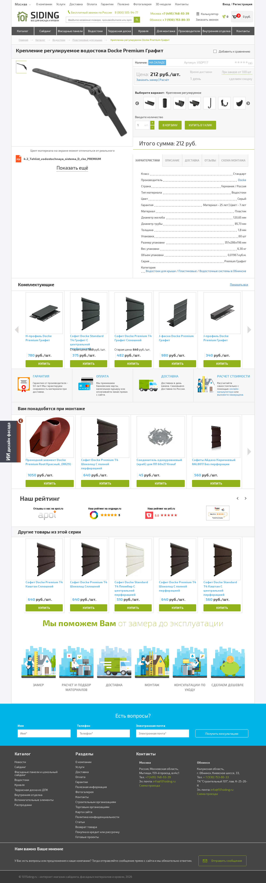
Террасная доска (119, 31)
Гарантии (107, 4)
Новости (20, 762)
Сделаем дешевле (228, 685)
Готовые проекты (87, 837)
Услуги (60, 4)
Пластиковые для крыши (87, 39)
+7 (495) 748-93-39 (175, 13)
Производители (189, 31)
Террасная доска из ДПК (31, 790)
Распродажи (23, 805)
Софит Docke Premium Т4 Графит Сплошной (133, 338)
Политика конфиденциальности (97, 817)
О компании (44, 4)
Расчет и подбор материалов (76, 687)
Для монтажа (166, 31)
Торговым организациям (92, 807)
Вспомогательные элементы (34, 800)
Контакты (181, 4)
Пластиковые (188, 271)
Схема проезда (149, 785)
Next (248, 103)
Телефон (83, 725)
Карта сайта (83, 812)
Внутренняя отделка (216, 31)
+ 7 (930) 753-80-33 (176, 19)
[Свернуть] (21, 421)
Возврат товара (86, 827)
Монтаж (152, 685)
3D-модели (163, 4)
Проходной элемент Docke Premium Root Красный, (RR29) (48, 462)
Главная (23, 39)
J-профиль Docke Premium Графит (216, 338)
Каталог (22, 31)
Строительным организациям (95, 802)
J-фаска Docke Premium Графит (176, 338)
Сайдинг (45, 31)
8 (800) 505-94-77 (126, 12)
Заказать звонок (207, 19)
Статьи (80, 822)
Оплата (92, 4)
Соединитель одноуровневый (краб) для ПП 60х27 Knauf (159, 462)
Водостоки (95, 31)
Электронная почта (150, 725)
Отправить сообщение (226, 860)
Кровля (143, 31)
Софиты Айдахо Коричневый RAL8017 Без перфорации (213, 462)
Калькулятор (209, 14)
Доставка (76, 4)
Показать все (239, 284)
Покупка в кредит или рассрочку (97, 832)
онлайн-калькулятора (228, 390)
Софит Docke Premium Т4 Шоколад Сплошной (88, 584)
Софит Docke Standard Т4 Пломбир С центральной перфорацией (131, 588)
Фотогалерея (142, 4)
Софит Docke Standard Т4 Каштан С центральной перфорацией (220, 588)
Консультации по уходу (189, 687)
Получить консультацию (222, 733)
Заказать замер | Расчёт (152, 79)
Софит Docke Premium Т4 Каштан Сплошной (44, 584)
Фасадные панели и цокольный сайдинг (36, 773)
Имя (21, 725)
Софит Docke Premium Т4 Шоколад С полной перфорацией (99, 464)
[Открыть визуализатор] (10, 440)
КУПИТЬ (44, 363)
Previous (137, 103)
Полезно (123, 4)
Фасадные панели (70, 31)
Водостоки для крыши (161, 271)
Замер (38, 685)
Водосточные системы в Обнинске (223, 271)
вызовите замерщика (230, 394)
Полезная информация (91, 787)
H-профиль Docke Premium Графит (39, 338)
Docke (242, 180)
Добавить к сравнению (234, 51)
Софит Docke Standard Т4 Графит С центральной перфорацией (86, 340)
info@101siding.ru (164, 781)
